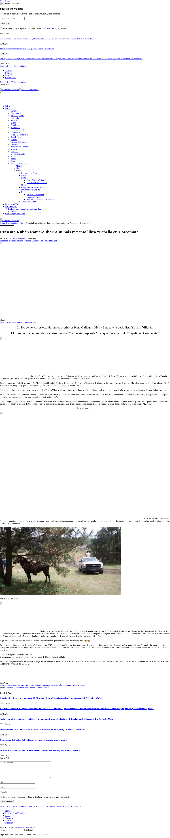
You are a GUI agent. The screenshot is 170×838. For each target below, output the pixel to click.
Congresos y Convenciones (32, 187)
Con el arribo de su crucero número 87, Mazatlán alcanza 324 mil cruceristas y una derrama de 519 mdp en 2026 (47, 39)
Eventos (14, 123)
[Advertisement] (48, 673)
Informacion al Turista (30, 190)
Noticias (8, 108)
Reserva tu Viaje (12, 204)
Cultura (14, 139)
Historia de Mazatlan (19, 142)
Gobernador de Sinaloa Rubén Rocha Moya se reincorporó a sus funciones (33, 740)
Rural (13, 161)
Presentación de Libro (7, 225)
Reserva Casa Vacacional (15, 813)
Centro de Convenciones (37, 182)
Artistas (7, 685)
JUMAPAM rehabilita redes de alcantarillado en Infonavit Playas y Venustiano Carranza (40, 750)
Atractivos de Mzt (28, 202)
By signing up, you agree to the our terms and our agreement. (35, 28)
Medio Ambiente (18, 154)
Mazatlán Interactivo (26, 827)
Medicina (14, 151)
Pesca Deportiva (17, 115)
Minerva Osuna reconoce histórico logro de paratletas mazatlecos (27, 49)
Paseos (13, 211)
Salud (7, 815)
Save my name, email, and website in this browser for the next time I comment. (36, 797)
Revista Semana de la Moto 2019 (40, 199)
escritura (28, 685)
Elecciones (15, 127)
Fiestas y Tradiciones (19, 135)
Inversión (14, 149)
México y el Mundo (19, 163)
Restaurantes (11, 206)
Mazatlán (9, 75)
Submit (29, 830)
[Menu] (1, 218)
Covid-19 (15, 125)
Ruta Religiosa (17, 137)
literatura (46, 685)
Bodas (24, 178)
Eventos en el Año (29, 173)
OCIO (24, 185)
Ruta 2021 (20, 130)
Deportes (14, 144)
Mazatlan (54, 685)
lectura (35, 685)
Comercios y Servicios (15, 214)
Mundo (19, 168)
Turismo (8, 70)
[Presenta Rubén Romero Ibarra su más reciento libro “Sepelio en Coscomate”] (79, 317)
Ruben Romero (72, 685)
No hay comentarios (17, 238)
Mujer (13, 156)
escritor (21, 685)
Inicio (7, 106)
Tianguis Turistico (34, 197)
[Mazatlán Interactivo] (19, 89)
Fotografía (15, 118)
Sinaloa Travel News (35, 194)
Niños (13, 159)
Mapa (23, 175)
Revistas (24, 192)
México (19, 166)
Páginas (62, 685)
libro (40, 685)
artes (2, 685)
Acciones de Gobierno (20, 147)
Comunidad (15, 132)
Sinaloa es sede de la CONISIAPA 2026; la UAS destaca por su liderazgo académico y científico (42, 729)
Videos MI (9, 818)
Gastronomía (10, 78)
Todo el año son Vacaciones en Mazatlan (23, 209)
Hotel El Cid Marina (35, 180)
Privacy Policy (51, 28)
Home (7, 811)
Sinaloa (8, 73)
